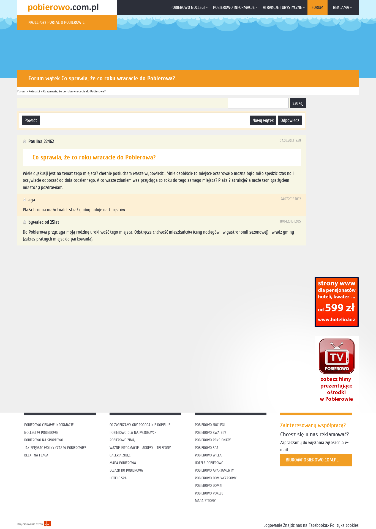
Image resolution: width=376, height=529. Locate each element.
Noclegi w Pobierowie (41, 432)
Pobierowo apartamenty (214, 470)
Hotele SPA (118, 478)
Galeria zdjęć (120, 455)
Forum (317, 7)
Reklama (341, 7)
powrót (30, 120)
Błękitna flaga (36, 455)
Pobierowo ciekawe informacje (48, 425)
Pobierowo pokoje (209, 493)
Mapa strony (205, 500)
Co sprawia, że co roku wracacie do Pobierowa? (74, 91)
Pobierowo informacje (234, 7)
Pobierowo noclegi (187, 7)
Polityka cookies (344, 525)
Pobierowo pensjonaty (213, 440)
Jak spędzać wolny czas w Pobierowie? (55, 447)
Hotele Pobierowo (209, 463)
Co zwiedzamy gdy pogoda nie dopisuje (140, 425)
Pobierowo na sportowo (43, 440)
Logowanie (272, 525)
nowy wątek (263, 120)
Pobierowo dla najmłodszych (133, 432)
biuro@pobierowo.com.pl (312, 460)
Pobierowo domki (208, 485)
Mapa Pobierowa (123, 463)
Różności (34, 91)
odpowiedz (289, 120)
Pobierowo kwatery (210, 432)
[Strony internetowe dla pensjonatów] (337, 325)
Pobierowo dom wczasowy (215, 478)
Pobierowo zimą (122, 440)
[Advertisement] (117, 263)
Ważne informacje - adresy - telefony (140, 447)
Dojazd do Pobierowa (126, 470)
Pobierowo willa (209, 455)
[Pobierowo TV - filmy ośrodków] (337, 403)
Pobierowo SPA (206, 447)
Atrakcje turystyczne (282, 7)
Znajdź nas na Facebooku (305, 525)
